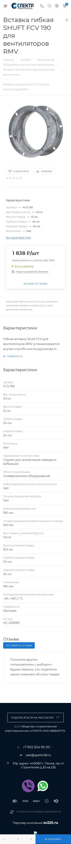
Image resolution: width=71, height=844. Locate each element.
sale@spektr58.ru (38, 755)
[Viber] (28, 786)
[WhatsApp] (43, 786)
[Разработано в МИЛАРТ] (35, 832)
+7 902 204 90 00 (36, 747)
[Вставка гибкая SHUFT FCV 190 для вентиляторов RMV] (35, 131)
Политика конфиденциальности (38, 812)
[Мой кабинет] (57, 6)
